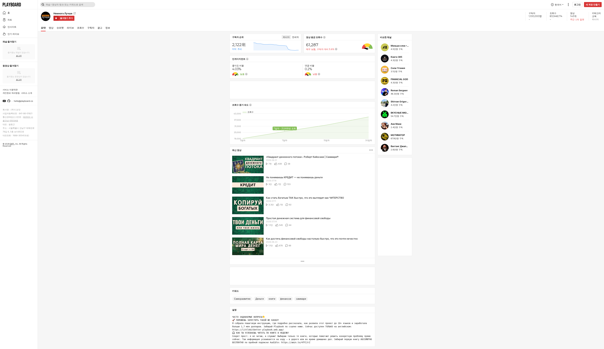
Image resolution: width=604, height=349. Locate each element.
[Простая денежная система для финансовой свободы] (248, 226)
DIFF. (12, 144)
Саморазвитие (242, 298)
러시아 (595, 19)
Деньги (259, 298)
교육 (594, 16)
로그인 (577, 4)
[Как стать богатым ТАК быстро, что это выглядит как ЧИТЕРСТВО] (248, 206)
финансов (285, 298)
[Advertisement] (302, 90)
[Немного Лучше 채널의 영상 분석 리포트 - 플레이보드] (372, 150)
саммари (301, 298)
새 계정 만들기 (593, 4)
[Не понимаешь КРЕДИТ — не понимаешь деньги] (248, 185)
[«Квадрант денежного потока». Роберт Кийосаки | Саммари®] (248, 165)
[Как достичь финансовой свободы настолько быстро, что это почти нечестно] (248, 246)
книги (272, 298)
